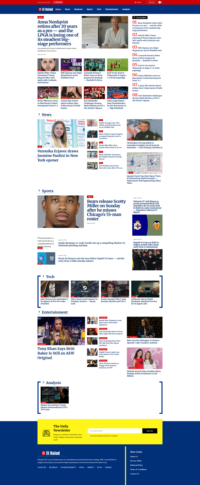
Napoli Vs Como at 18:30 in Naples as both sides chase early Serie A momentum (146, 244)
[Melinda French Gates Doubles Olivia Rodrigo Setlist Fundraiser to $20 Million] (144, 358)
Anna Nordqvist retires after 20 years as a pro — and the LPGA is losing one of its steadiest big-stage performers (58, 32)
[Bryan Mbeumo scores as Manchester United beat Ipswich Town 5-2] (48, 92)
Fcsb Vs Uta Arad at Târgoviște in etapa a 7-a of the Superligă (116, 75)
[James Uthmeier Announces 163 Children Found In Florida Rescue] (92, 154)
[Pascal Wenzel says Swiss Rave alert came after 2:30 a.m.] (92, 165)
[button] (138, 2)
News (39, 146)
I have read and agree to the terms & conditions (104, 436)
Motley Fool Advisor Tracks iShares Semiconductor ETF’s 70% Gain (54, 407)
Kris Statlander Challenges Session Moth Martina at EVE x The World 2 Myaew (94, 104)
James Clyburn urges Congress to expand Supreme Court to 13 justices (111, 136)
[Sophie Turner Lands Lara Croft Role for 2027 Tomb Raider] (92, 352)
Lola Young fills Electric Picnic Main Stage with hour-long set (111, 333)
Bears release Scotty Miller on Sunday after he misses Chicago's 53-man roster (106, 210)
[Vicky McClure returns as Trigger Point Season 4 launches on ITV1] (92, 363)
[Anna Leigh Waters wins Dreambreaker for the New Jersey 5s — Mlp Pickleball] (117, 92)
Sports (41, 17)
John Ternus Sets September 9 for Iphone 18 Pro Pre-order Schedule (54, 301)
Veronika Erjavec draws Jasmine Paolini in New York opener (58, 155)
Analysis (43, 402)
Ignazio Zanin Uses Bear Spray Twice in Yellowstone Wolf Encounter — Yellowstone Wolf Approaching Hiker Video (144, 179)
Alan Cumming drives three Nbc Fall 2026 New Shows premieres (109, 343)
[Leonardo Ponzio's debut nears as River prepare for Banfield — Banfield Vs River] (94, 64)
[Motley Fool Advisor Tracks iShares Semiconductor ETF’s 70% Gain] (55, 395)
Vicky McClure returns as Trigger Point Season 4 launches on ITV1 (109, 365)
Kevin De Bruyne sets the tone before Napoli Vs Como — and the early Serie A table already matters (91, 259)
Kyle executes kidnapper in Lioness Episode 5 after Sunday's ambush (143, 341)
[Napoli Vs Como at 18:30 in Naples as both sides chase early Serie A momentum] (147, 259)
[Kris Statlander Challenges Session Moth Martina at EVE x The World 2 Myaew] (94, 92)
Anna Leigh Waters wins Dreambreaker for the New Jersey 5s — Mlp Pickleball (116, 104)
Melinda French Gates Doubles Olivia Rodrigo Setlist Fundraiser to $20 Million (144, 373)
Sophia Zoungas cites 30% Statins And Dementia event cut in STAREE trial (110, 125)
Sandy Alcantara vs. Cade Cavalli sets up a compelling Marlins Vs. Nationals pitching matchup (92, 244)
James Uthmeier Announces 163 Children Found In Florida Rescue (110, 157)
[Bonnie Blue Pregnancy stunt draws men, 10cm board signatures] (92, 320)
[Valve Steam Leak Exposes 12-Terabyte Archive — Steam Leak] (85, 289)
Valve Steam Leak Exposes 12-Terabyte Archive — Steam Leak (84, 301)
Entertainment (64, 70)
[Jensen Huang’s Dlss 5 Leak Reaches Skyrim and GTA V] (115, 289)
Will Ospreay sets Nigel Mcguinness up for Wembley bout (71, 75)
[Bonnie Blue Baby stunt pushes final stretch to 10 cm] (92, 145)
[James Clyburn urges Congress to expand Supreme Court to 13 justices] (92, 134)
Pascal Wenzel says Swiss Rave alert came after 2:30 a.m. (111, 167)
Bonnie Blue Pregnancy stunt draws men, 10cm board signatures (110, 322)
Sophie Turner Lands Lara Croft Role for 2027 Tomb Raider (109, 354)
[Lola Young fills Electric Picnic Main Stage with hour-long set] (92, 331)
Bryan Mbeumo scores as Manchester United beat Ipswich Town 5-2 (48, 103)
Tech (42, 296)
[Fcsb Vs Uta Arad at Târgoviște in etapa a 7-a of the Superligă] (117, 64)
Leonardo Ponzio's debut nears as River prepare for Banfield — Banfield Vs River (93, 76)
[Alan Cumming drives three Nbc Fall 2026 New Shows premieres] (92, 341)
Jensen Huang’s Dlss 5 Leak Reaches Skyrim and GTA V (113, 300)
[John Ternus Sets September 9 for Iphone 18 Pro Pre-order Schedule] (55, 289)
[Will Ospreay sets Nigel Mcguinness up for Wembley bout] (71, 64)
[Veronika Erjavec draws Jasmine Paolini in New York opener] (61, 133)
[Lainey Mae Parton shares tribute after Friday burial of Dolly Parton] (71, 92)
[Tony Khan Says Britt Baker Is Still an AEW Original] (61, 331)
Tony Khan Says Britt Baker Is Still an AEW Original (56, 353)
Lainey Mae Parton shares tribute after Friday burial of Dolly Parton (70, 104)
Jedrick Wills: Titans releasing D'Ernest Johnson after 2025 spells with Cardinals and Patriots (47, 78)
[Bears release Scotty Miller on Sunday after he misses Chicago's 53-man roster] (61, 211)
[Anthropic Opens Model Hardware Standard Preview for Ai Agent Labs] (145, 289)
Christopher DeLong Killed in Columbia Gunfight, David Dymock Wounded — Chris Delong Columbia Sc (144, 145)
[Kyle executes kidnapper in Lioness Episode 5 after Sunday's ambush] (144, 327)
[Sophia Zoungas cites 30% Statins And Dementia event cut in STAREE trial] (92, 122)
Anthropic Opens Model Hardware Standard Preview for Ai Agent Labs (144, 301)
